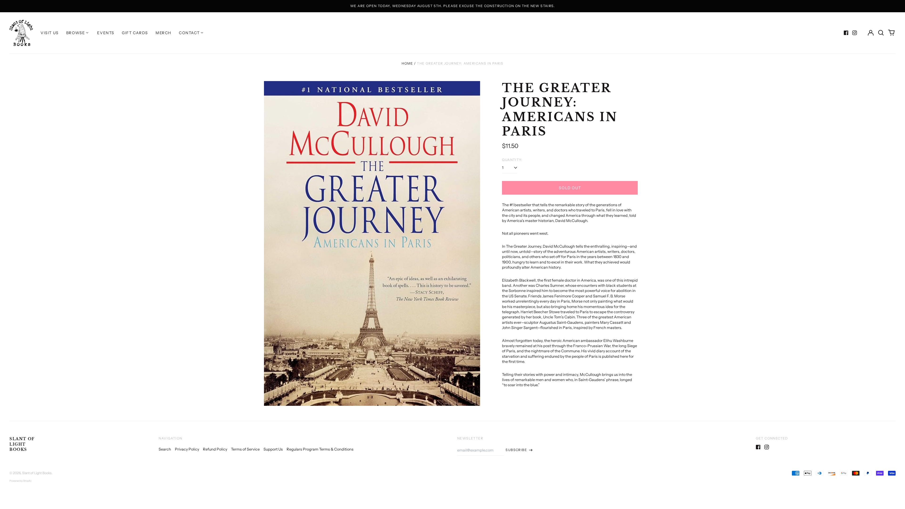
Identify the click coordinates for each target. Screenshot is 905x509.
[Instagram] (854, 32)
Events (105, 32)
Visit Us (50, 32)
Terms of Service (245, 449)
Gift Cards (135, 32)
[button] (881, 33)
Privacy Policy (187, 449)
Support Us (273, 449)
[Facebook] (846, 32)
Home (407, 63)
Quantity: (512, 160)
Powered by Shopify (20, 480)
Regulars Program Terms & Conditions (320, 449)
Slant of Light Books (22, 444)
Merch (163, 32)
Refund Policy (215, 449)
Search (165, 449)
